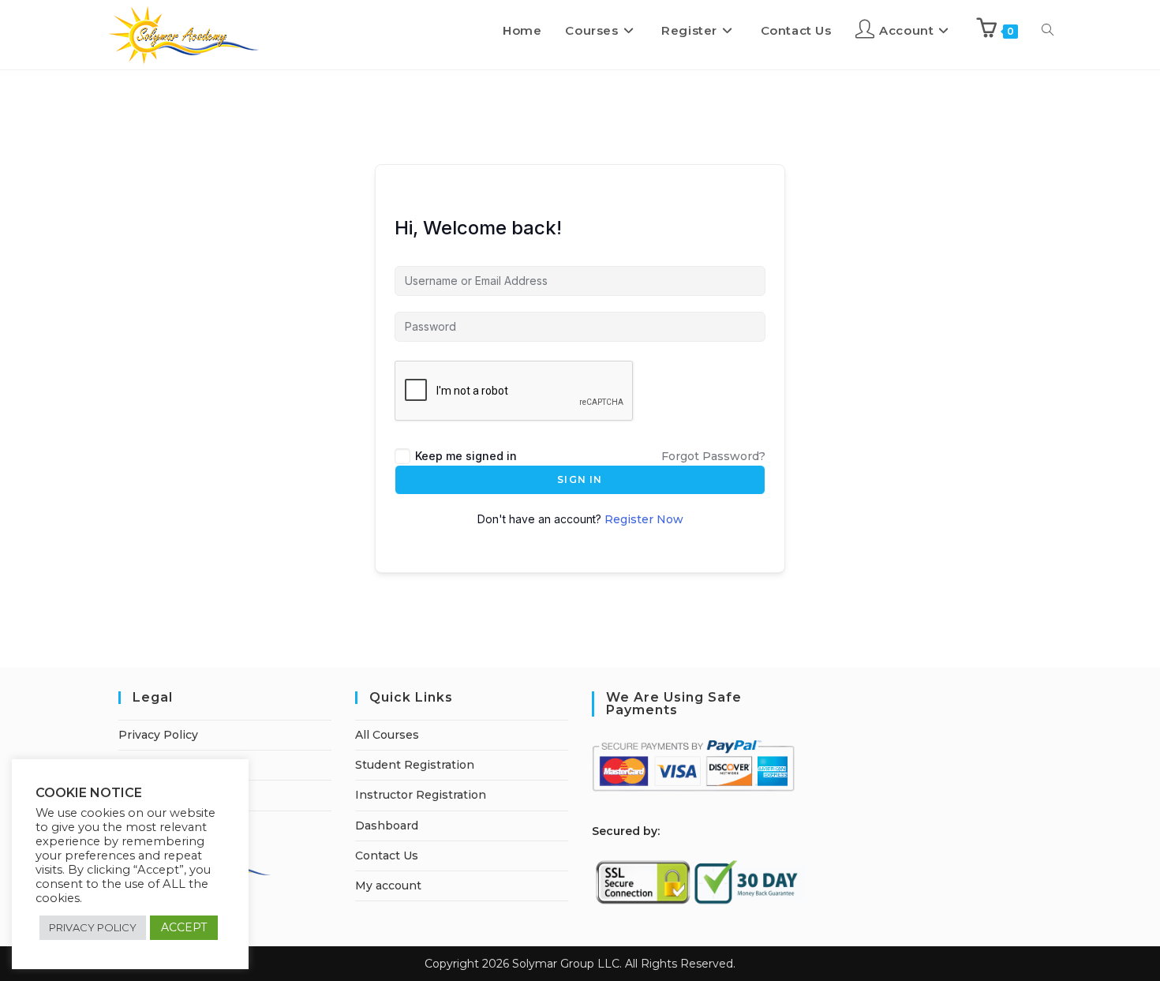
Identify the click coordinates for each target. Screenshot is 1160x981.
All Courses (387, 735)
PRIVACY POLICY (93, 927)
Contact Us (386, 855)
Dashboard (386, 825)
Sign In (579, 479)
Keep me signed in (466, 455)
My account (388, 885)
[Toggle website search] (1047, 31)
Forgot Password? (713, 456)
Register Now (643, 519)
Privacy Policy (158, 735)
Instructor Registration (420, 795)
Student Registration (414, 765)
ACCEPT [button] (184, 927)
